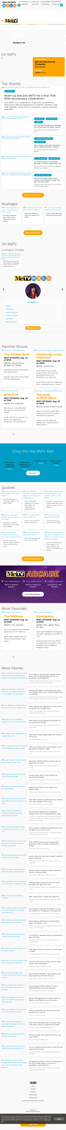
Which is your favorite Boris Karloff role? (32, 521)
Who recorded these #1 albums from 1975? (32, 539)
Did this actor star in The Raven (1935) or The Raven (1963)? (11, 501)
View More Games (32, 594)
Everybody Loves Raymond (43, 138)
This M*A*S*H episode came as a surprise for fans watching (46, 936)
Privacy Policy (33, 1094)
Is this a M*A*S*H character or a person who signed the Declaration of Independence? (16, 419)
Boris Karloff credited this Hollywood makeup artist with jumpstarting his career (45, 813)
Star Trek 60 (9, 91)
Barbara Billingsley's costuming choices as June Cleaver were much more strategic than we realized (46, 692)
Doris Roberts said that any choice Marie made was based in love (44, 922)
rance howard (51, 118)
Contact (33, 1089)
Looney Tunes (11, 306)
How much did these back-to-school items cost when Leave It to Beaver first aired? (45, 1024)
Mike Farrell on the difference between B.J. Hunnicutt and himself (15, 410)
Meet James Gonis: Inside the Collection (44, 897)
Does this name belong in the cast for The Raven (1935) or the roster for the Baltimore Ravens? (54, 546)
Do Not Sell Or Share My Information (33, 1100)
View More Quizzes (32, 559)
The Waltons (13, 616)
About (33, 1086)
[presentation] (19, 5)
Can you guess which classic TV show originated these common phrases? (43, 987)
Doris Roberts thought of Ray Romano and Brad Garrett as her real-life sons (45, 975)
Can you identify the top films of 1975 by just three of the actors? (46, 1048)
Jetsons (9, 315)
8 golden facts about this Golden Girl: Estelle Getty (43, 788)
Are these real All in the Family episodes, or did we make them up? (47, 162)
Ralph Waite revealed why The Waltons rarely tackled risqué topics (15, 639)
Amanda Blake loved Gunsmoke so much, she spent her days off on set (44, 883)
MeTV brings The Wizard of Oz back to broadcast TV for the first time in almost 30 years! (11, 263)
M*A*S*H (11, 395)
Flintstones (10, 312)
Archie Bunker (54, 158)
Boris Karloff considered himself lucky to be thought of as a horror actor (45, 829)
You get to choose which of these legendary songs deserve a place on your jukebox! (54, 504)
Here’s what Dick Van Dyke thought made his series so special (46, 857)
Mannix (44, 72)
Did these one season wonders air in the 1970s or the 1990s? (11, 524)
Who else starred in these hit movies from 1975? (32, 215)
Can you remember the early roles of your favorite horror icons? (44, 1011)
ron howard (39, 118)
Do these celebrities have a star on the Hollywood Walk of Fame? (9, 218)
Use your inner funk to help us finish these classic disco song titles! (45, 962)
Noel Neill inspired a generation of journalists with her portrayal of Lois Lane (46, 800)
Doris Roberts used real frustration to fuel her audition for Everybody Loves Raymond (45, 910)
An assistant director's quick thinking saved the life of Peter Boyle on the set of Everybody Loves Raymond (45, 1063)
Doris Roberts (40, 142)
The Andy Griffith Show (43, 175)
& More (8, 322)
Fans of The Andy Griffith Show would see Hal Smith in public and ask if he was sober (47, 180)
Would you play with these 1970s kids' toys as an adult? (45, 1036)
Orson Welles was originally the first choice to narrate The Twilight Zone (45, 707)
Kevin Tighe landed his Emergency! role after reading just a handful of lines (49, 634)
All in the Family (41, 158)
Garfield (9, 319)
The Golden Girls (16, 354)
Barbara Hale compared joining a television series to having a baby (45, 871)
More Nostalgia (32, 233)
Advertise (33, 1091)
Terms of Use (33, 1097)
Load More (33, 1124)
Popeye (8, 309)
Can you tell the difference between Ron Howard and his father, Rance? (47, 126)
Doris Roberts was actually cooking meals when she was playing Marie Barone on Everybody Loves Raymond (44, 676)
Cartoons (32, 302)
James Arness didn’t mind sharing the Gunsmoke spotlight (43, 776)
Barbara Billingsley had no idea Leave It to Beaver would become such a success (45, 999)
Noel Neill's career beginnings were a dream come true (45, 735)
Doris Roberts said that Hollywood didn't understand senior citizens (47, 146)
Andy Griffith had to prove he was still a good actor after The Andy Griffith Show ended (44, 844)
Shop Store (33, 328)
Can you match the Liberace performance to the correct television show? (11, 543)
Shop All (32, 473)
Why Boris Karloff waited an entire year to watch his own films (44, 762)
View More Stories (32, 195)
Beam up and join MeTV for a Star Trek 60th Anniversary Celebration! (30, 97)
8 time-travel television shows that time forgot (54, 214)
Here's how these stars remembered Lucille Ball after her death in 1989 (45, 748)
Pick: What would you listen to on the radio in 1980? (45, 950)
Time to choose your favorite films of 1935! (53, 521)
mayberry (38, 122)
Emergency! (45, 616)
